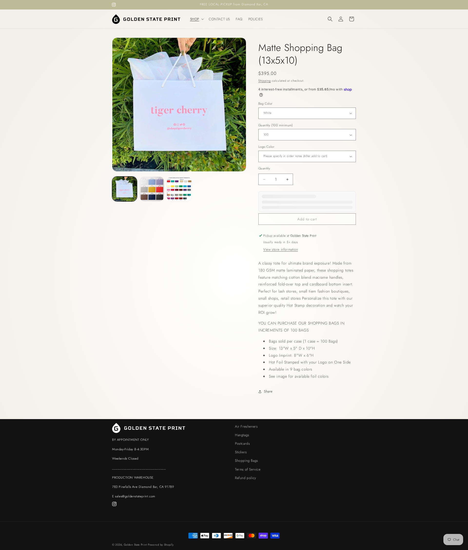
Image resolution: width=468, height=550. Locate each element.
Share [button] (268, 391)
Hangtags (242, 434)
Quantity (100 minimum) (275, 125)
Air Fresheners (246, 426)
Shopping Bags (246, 460)
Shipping (264, 81)
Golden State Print (135, 545)
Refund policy (245, 477)
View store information (280, 249)
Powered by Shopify (161, 545)
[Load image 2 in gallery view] (151, 189)
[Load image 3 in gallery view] (179, 189)
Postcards (242, 443)
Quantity (264, 168)
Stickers (241, 452)
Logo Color (266, 146)
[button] (196, 19)
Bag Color (265, 103)
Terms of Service (248, 469)
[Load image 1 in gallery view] (124, 189)
